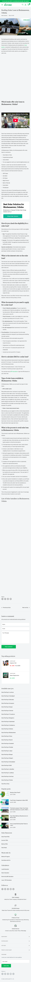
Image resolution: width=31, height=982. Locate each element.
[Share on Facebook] (2, 599)
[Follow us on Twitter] (5, 889)
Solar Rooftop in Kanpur (7, 706)
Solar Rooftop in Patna (6, 736)
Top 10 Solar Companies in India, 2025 (19, 800)
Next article (25, 607)
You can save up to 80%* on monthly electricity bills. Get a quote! (15, 1)
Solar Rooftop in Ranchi (7, 739)
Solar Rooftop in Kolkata (7, 728)
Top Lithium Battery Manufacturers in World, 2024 (19, 816)
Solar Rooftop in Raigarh (7, 758)
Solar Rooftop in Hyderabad (7, 721)
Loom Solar (12, 661)
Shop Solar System (12, 216)
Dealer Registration (14, 675)
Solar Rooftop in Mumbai (7, 747)
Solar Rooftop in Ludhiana (7, 772)
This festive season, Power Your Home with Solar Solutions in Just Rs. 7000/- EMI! (19, 809)
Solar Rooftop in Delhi (6, 765)
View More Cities (5, 783)
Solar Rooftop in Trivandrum (8, 714)
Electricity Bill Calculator (7, 876)
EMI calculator (14, 371)
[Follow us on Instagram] (8, 889)
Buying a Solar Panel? (15, 792)
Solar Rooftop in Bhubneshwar (8, 732)
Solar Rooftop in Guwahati (7, 743)
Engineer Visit (13, 663)
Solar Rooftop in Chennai (7, 710)
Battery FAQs (4, 844)
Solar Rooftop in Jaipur (6, 750)
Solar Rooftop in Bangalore (7, 717)
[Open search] (22, 4)
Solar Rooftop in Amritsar (7, 776)
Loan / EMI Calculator (6, 880)
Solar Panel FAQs (5, 836)
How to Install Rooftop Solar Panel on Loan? (19, 824)
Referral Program (5, 856)
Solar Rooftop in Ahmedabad (8, 761)
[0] (28, 4)
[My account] (25, 4)
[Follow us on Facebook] (2, 889)
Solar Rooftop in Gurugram (7, 703)
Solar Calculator (5, 872)
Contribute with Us (5, 860)
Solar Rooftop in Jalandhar (7, 769)
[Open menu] (2, 4)
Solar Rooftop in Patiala (7, 780)
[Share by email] (11, 599)
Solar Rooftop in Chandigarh (8, 696)
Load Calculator (5, 869)
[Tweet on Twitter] (8, 599)
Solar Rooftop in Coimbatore (8, 725)
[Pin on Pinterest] (5, 599)
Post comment (8, 646)
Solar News (4, 847)
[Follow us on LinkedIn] (13, 889)
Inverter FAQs (4, 840)
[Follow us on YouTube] (11, 889)
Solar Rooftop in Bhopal (7, 754)
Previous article (6, 607)
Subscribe (6, 965)
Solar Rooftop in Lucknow (7, 692)
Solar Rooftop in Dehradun (7, 699)
